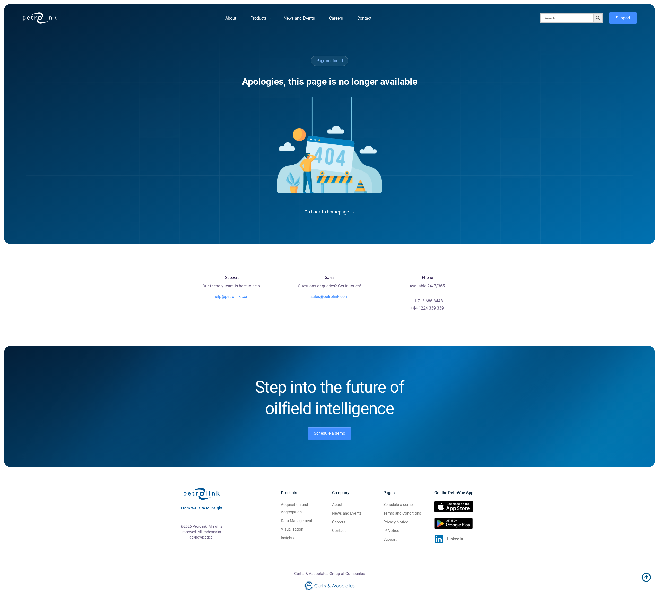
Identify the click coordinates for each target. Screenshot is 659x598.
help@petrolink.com (232, 296)
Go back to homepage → (329, 212)
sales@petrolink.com (329, 296)
